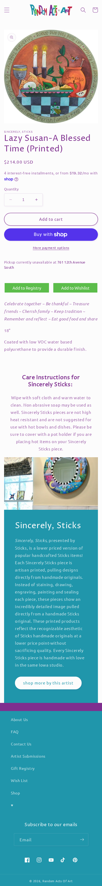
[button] (7, 10)
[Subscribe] (82, 839)
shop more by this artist (48, 682)
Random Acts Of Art (57, 881)
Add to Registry (27, 287)
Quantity (11, 189)
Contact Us (21, 743)
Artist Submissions (28, 756)
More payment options (51, 247)
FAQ (15, 731)
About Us (19, 719)
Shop (15, 792)
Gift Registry (23, 768)
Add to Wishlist (75, 287)
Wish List (19, 780)
